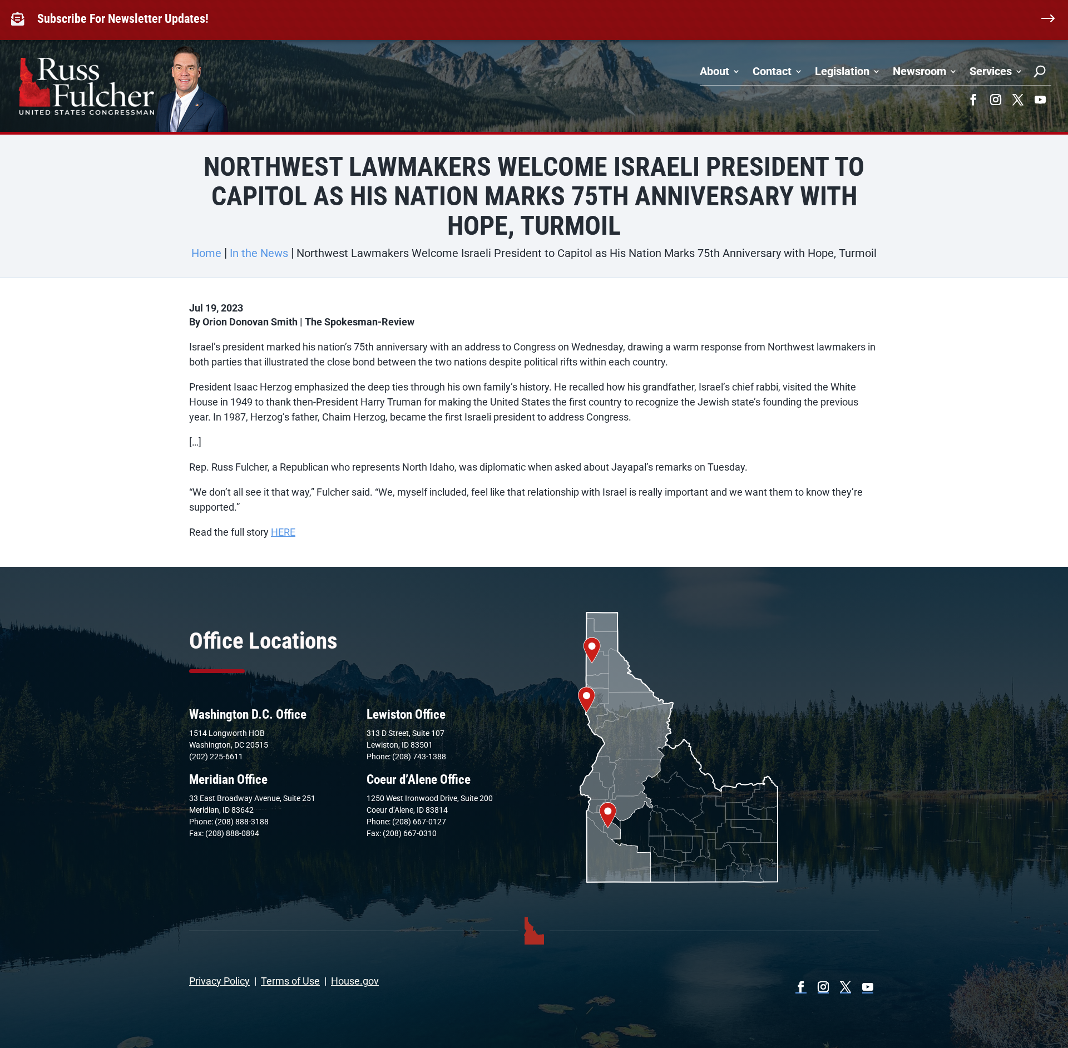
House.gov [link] (355, 981)
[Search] (1039, 71)
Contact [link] (772, 71)
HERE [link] (283, 532)
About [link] (714, 71)
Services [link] (991, 71)
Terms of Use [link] (290, 981)
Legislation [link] (842, 71)
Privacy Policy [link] (219, 981)
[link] (20, 19)
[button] (973, 99)
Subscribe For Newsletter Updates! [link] (123, 19)
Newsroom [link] (919, 71)
